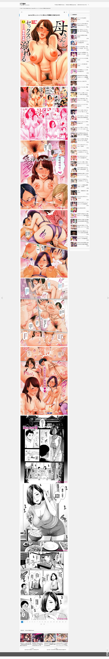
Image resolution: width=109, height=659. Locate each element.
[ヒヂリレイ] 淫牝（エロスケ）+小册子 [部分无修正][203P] (82, 94)
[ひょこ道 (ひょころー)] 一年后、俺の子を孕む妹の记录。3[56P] (82, 31)
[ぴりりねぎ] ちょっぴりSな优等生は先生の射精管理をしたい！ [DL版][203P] (82, 117)
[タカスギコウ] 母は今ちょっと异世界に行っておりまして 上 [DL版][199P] (82, 152)
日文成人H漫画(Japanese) (71, 4)
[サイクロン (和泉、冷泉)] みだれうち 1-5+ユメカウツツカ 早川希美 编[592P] (82, 163)
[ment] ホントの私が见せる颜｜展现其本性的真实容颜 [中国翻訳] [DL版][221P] (25, 644)
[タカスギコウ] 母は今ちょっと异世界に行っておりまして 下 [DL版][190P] (82, 181)
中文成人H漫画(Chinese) (59, 4)
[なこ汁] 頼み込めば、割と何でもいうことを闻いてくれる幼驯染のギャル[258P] (82, 100)
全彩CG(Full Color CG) (82, 4)
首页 (21, 8)
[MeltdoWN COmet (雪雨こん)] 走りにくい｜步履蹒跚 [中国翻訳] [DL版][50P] (50, 644)
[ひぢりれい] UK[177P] (81, 81)
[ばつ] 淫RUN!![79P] (81, 208)
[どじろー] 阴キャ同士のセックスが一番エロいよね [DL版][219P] (82, 112)
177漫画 (23, 3)
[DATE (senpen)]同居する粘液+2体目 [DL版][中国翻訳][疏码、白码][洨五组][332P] (82, 244)
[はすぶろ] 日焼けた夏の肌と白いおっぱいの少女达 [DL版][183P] (82, 140)
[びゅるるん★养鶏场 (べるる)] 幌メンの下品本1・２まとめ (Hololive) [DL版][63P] (82, 54)
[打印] (64, 12)
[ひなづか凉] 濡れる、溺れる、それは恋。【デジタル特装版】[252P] (82, 48)
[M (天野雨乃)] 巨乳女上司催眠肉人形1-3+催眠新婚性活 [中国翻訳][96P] (82, 135)
